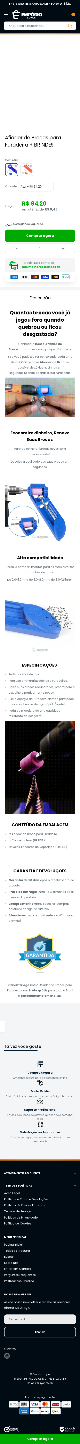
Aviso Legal (12, 1193)
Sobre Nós (11, 1263)
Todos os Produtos (17, 1251)
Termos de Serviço (17, 1211)
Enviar (40, 1332)
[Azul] (11, 169)
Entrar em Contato (17, 1269)
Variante (11, 186)
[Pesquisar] (70, 26)
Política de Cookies (17, 1223)
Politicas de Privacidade (21, 1217)
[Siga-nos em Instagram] (7, 1356)
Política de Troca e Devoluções (26, 1199)
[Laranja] (26, 169)
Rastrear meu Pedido (19, 1281)
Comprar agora (40, 235)
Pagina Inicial (13, 1245)
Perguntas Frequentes (20, 1275)
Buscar (9, 1257)
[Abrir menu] (6, 14)
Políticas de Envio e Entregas (24, 1205)
